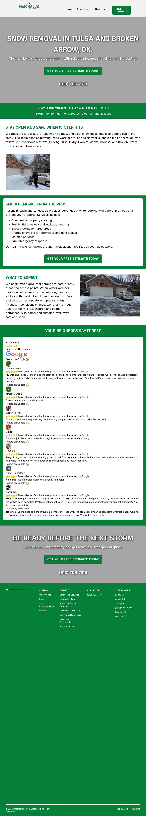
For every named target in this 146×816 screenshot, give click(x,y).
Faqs (41, 599)
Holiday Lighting (67, 599)
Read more (99, 515)
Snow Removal (67, 626)
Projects (43, 610)
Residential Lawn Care (70, 610)
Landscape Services (69, 595)
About (98, 9)
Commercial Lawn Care (70, 615)
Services (82, 9)
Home (69, 9)
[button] (90, 9)
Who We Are (45, 595)
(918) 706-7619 (73, 84)
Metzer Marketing (132, 809)
